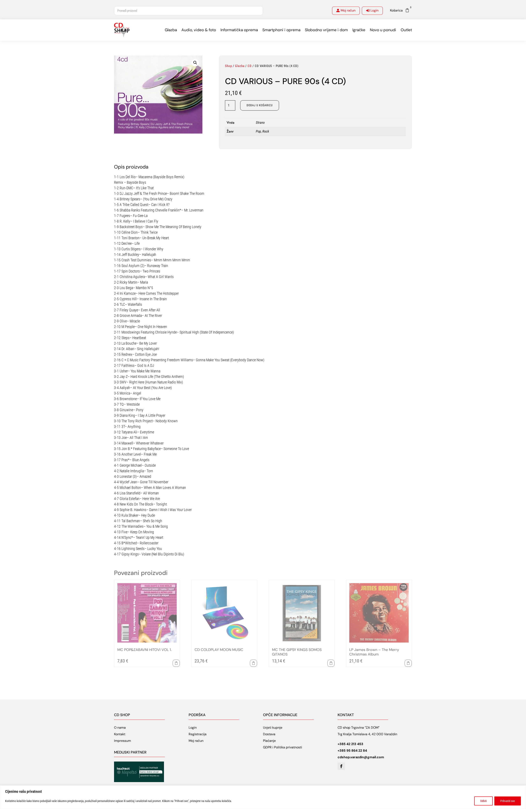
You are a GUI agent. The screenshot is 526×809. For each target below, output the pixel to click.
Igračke (358, 29)
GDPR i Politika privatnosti (282, 747)
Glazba (171, 29)
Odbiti (483, 801)
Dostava (269, 734)
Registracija (197, 734)
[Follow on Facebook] (341, 766)
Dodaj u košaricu (260, 105)
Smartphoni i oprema (281, 29)
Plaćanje (269, 741)
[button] (195, 62)
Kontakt (119, 734)
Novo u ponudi (383, 29)
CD (250, 66)
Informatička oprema (239, 29)
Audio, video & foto (198, 29)
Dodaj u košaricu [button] (176, 663)
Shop (228, 66)
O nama (120, 727)
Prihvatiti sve (507, 801)
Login (374, 10)
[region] (263, 797)
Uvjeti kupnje (272, 727)
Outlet (406, 29)
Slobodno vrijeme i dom (326, 29)
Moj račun (348, 10)
